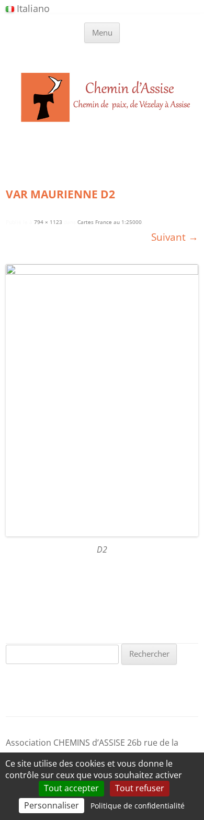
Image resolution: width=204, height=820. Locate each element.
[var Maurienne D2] (102, 400)
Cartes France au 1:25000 (109, 222)
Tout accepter (71, 788)
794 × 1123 (48, 222)
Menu (102, 32)
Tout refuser (139, 788)
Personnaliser (51, 805)
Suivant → (174, 237)
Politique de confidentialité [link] (137, 806)
